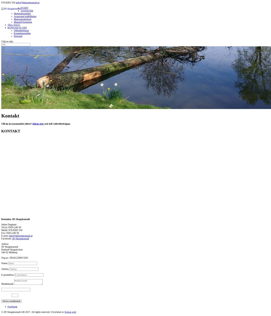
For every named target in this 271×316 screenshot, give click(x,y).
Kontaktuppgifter (22, 33)
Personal (18, 36)
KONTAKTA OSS (17, 27)
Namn (4, 263)
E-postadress (7, 275)
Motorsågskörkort (22, 19)
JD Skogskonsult (20, 238)
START (24, 8)
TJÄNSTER (27, 10)
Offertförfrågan (21, 30)
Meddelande (7, 284)
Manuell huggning (23, 22)
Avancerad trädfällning (25, 16)
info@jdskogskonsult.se (21, 235)
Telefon (5, 269)
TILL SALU (14, 25)
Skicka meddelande (11, 301)
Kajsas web (70, 312)
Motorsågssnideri (22, 13)
